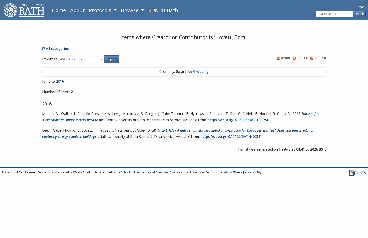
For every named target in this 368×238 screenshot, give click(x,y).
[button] (111, 59)
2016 (60, 81)
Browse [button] (130, 10)
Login (362, 6)
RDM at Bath (163, 10)
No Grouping (198, 71)
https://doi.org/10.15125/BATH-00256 (238, 120)
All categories (57, 48)
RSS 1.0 (302, 58)
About (77, 10)
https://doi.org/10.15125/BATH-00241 (231, 136)
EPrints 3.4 (79, 172)
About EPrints (233, 172)
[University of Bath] (24, 10)
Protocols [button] (100, 10)
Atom (285, 58)
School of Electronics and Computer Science (150, 172)
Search (359, 14)
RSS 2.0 (319, 58)
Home (59, 10)
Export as (49, 59)
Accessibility (253, 172)
